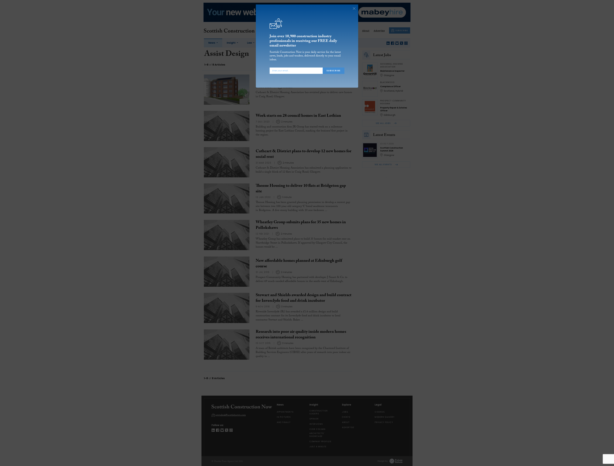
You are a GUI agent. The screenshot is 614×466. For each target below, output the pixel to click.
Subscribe (334, 70)
